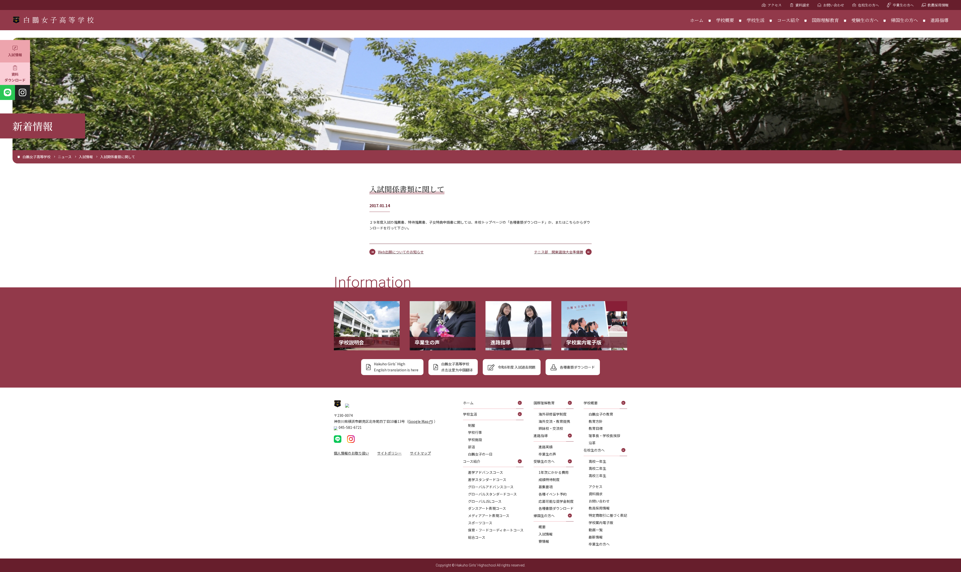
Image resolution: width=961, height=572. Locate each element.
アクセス (775, 4)
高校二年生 (597, 468)
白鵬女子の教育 (601, 414)
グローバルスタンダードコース (492, 494)
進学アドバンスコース (485, 472)
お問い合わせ (833, 4)
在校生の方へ (868, 4)
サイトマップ (420, 453)
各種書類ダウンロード (556, 508)
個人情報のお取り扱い (351, 453)
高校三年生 (597, 475)
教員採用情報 (937, 4)
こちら (571, 222)
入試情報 (15, 54)
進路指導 (939, 20)
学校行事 (475, 432)
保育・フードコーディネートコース (496, 530)
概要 (542, 526)
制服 (471, 425)
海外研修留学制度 (553, 414)
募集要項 (546, 486)
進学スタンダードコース (487, 479)
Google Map (418, 421)
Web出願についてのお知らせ (401, 251)
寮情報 (544, 541)
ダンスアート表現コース (487, 508)
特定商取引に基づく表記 (608, 515)
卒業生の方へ (903, 4)
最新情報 (596, 537)
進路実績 (546, 446)
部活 (471, 446)
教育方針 (596, 421)
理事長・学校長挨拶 (604, 435)
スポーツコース (480, 522)
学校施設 (475, 439)
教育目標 (596, 428)
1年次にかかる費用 (554, 472)
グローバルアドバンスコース (491, 486)
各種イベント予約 (553, 494)
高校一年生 (597, 461)
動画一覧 (596, 529)
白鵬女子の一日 (480, 454)
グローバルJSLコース (485, 501)
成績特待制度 (549, 479)
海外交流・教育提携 (554, 421)
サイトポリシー (389, 453)
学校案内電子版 (601, 522)
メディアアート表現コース (488, 515)
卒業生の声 (547, 454)
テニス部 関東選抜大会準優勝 (558, 251)
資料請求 (802, 4)
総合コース (476, 537)
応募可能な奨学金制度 (556, 501)
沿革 (592, 442)
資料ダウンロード (15, 77)
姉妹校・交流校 (551, 428)
